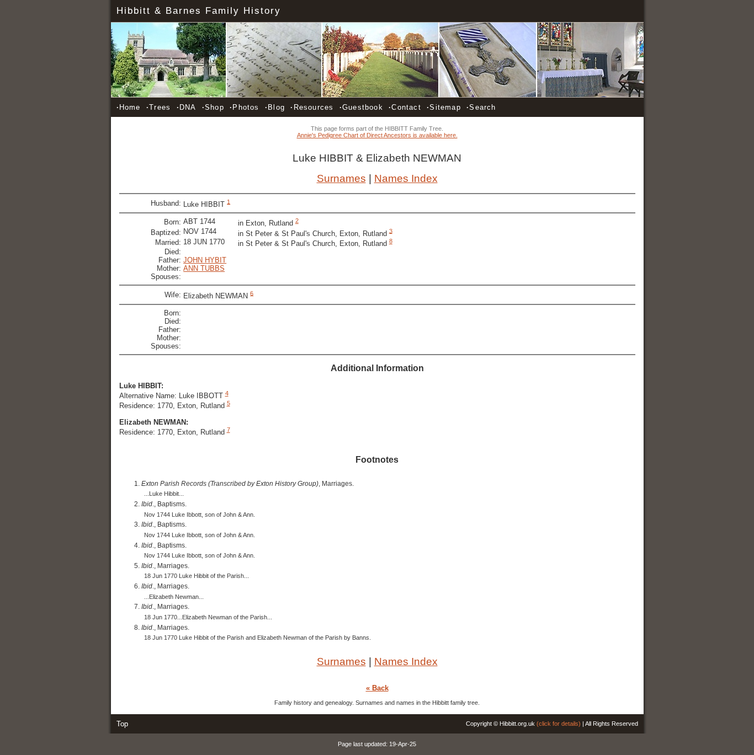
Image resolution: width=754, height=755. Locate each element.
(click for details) (559, 723)
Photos (244, 107)
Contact (405, 107)
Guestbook (361, 107)
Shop (213, 107)
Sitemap (444, 107)
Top (122, 724)
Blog (275, 107)
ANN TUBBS (204, 268)
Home (128, 107)
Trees (158, 107)
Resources (311, 107)
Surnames (341, 178)
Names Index (406, 178)
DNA (187, 107)
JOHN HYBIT (204, 260)
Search (481, 107)
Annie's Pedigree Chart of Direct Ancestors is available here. (377, 135)
